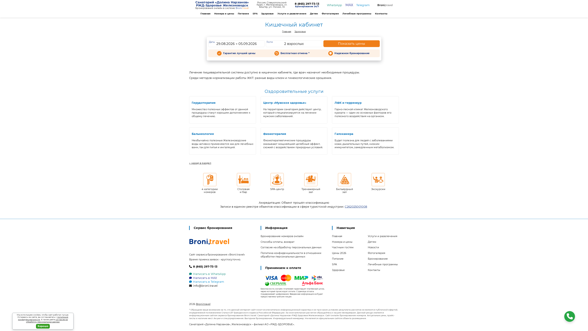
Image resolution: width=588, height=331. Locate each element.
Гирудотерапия (203, 103)
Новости (373, 247)
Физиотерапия (274, 134)
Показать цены (351, 44)
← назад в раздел (200, 163)
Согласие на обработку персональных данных (291, 247)
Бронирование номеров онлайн (282, 236)
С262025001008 (356, 206)
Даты (212, 42)
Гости (270, 42)
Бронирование (378, 258)
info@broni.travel (205, 285)
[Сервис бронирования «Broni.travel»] (385, 5)
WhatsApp (334, 5)
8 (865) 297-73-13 (307, 4)
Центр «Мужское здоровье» (284, 103)
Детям (314, 13)
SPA (255, 13)
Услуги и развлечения (291, 13)
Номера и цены (224, 13)
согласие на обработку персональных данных (47, 320)
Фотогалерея (330, 13)
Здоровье (267, 13)
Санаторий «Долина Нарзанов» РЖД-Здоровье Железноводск (222, 4)
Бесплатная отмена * (295, 53)
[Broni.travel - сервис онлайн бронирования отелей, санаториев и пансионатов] (209, 242)
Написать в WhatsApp (209, 274)
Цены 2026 (339, 253)
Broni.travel (203, 304)
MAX (349, 5)
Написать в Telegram (208, 281)
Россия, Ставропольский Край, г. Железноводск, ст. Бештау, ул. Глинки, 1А (272, 5)
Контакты (381, 13)
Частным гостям (343, 247)
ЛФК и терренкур (348, 103)
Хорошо (43, 326)
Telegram (363, 5)
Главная (205, 13)
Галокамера (344, 134)
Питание (243, 13)
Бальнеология (203, 134)
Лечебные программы (356, 13)
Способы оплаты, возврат (277, 241)
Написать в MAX (205, 278)
